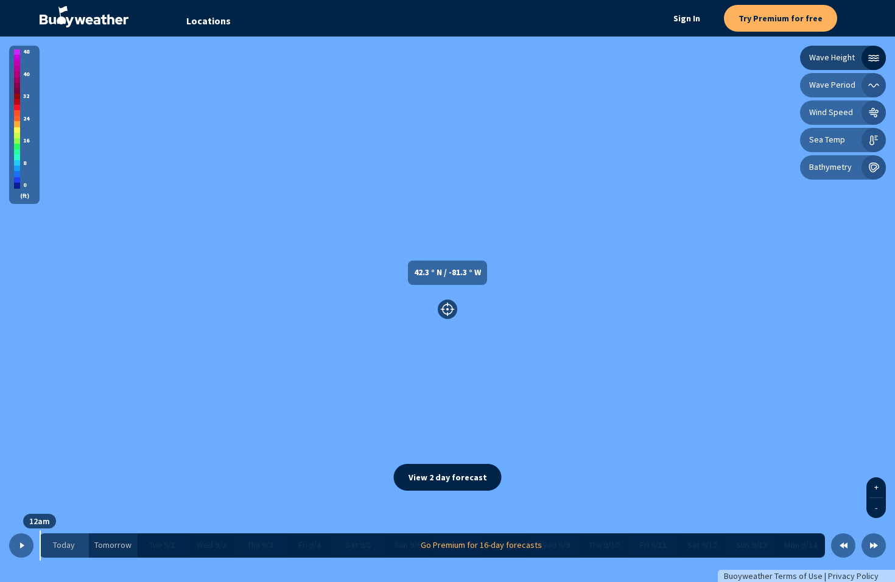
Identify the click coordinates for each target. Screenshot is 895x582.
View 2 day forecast (448, 477)
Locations (208, 21)
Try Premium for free (781, 18)
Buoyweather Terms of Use (773, 575)
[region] (447, 309)
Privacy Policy (853, 575)
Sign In (686, 18)
